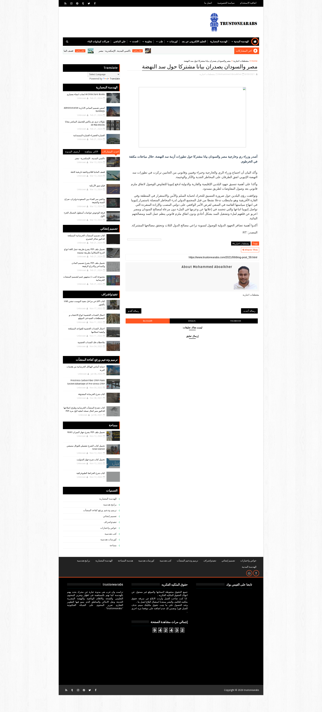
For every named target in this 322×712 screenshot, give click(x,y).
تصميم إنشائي (110, 516)
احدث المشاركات (110, 151)
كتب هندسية (111, 533)
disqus (191, 320)
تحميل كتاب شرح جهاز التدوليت (91, 459)
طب (161, 41)
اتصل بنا (208, 3)
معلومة (148, 41)
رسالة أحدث (249, 310)
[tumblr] (83, 3)
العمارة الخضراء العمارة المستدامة (89, 135)
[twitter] (88, 3)
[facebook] (94, 3)
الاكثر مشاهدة (91, 151)
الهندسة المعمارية (218, 41)
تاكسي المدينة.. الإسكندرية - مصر (138, 50)
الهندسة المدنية (241, 41)
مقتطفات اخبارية (241, 60)
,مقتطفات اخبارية (207, 74)
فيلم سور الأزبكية (97, 185)
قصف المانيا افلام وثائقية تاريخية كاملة (78, 50)
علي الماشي (119, 41)
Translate (115, 78)
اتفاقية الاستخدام (248, 3)
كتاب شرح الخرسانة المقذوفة (91, 394)
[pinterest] (77, 3)
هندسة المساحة (125, 560)
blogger (147, 320)
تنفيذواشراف (110, 522)
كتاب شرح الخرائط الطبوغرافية (90, 473)
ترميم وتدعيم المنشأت (187, 560)
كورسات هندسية (108, 539)
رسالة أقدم (133, 310)
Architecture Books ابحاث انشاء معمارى (86, 94)
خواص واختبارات (108, 528)
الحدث (135, 41)
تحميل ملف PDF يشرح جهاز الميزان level (86, 432)
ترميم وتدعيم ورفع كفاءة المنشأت (100, 510)
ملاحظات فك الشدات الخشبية (91, 342)
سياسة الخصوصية (226, 3)
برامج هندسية (110, 504)
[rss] (65, 3)
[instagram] (71, 3)
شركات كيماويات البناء (98, 41)
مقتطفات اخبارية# (240, 243)
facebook (235, 320)
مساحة (113, 545)
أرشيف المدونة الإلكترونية (72, 152)
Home (254, 60)
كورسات (173, 41)
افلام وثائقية (161, 51)
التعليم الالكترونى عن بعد (194, 41)
